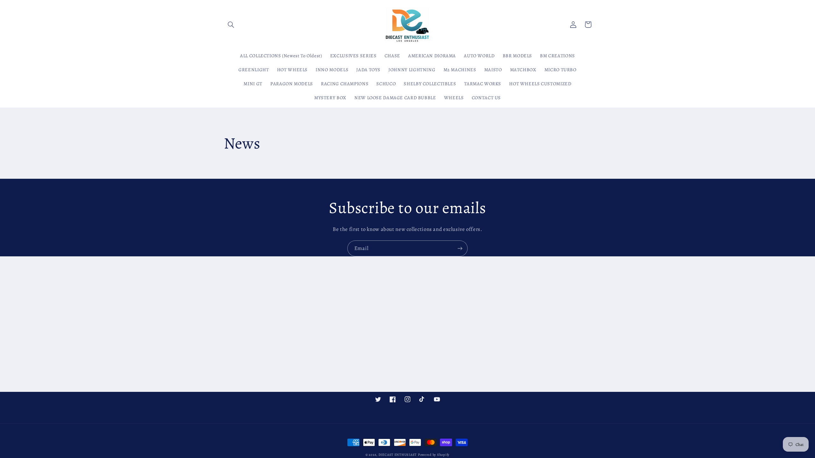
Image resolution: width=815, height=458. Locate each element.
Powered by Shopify (434, 454)
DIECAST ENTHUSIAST (398, 454)
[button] (231, 24)
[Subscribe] (460, 248)
